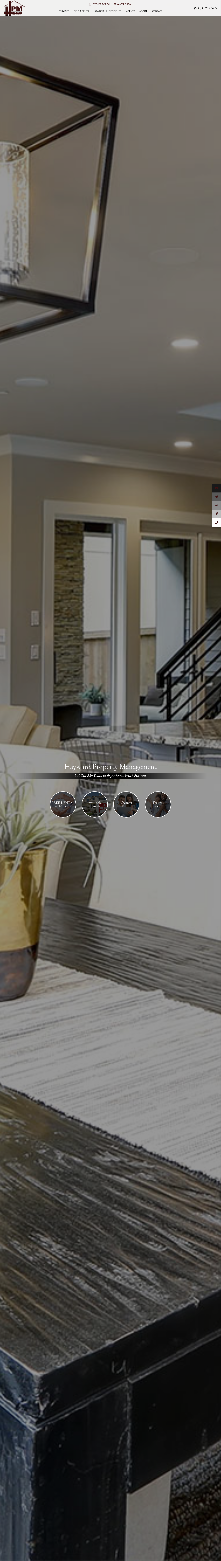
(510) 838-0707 (205, 8)
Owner (99, 11)
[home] (14, 8)
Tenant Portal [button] (123, 4)
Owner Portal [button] (101, 4)
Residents (115, 11)
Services (64, 11)
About (143, 11)
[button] (216, 488)
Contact (157, 11)
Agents (130, 11)
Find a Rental (82, 11)
